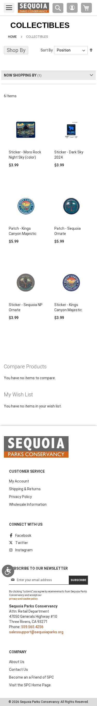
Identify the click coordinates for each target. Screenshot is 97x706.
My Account (19, 481)
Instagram (24, 550)
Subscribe (78, 580)
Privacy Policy (20, 497)
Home (12, 37)
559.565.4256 (32, 627)
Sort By (47, 50)
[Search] (58, 8)
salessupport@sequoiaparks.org (36, 632)
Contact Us (18, 669)
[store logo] (33, 8)
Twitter (21, 543)
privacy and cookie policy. (23, 598)
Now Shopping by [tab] (20, 75)
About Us (16, 662)
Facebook (23, 535)
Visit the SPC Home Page (30, 685)
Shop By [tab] (16, 50)
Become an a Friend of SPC (31, 677)
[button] (72, 8)
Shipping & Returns (25, 489)
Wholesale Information (28, 504)
